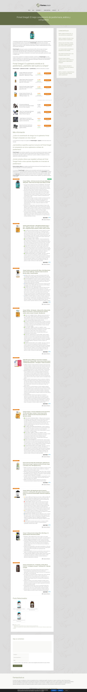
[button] (58, 10)
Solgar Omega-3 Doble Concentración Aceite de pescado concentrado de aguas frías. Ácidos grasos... (26, 81)
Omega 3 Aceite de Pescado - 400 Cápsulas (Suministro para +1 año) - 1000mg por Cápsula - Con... (25, 94)
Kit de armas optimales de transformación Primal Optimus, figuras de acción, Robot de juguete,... (26, 105)
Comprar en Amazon (46, 219)
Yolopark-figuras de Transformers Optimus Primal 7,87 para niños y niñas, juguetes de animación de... (26, 119)
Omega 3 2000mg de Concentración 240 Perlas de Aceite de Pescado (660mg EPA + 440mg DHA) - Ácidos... (26, 74)
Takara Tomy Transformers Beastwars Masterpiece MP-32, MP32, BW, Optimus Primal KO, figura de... (26, 112)
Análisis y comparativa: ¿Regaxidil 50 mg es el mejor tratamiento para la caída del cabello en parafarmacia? (66, 73)
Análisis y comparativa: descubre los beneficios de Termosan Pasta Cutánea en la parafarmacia (66, 67)
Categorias (38, 10)
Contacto (54, 10)
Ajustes (66, 690)
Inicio (29, 10)
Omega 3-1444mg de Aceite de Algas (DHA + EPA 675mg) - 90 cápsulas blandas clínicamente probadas (35, 534)
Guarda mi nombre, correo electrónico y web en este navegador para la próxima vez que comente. (32, 662)
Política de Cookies (54, 688)
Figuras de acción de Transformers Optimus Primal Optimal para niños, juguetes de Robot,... (25, 126)
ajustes (42, 690)
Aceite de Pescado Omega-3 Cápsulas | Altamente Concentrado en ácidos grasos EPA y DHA (26, 87)
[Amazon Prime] (49, 217)
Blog (33, 10)
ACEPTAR (53, 690)
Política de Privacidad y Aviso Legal (44, 688)
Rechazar (60, 690)
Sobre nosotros (47, 10)
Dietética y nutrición (17, 624)
